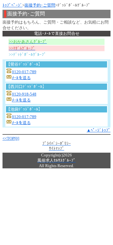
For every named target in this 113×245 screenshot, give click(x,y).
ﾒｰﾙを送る (21, 77)
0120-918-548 (24, 94)
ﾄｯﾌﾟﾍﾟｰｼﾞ (12, 5)
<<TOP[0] (11, 138)
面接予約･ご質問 (39, 5)
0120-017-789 (24, 71)
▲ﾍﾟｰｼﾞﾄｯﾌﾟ (98, 130)
